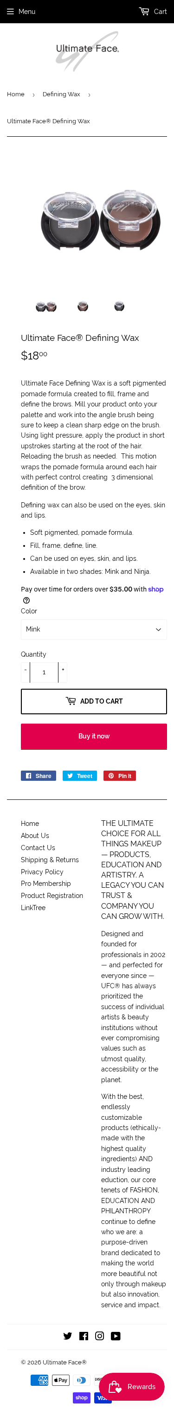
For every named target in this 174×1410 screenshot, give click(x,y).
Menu (27, 11)
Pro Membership (46, 883)
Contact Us (38, 847)
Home (16, 94)
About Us (35, 835)
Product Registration (52, 895)
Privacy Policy (42, 872)
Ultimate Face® (65, 1362)
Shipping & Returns (50, 860)
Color (29, 611)
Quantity (33, 654)
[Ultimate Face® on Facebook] (84, 1337)
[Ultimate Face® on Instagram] (99, 1337)
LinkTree (33, 907)
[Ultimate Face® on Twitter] (67, 1337)
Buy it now (94, 736)
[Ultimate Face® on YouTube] (116, 1337)
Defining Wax (61, 94)
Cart (159, 11)
